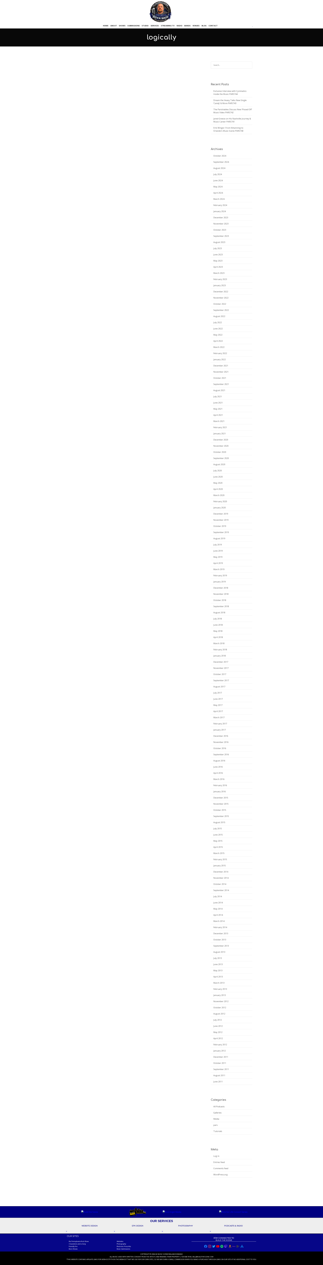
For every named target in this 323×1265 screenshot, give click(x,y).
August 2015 (219, 822)
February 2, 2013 (77, 156)
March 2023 (218, 273)
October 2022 (219, 304)
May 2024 (217, 186)
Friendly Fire (73, 1246)
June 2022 (218, 328)
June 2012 (218, 1026)
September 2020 (221, 458)
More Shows (73, 1249)
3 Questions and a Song (77, 1244)
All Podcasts (103, 156)
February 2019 (220, 575)
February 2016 (220, 785)
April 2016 (218, 773)
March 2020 (218, 495)
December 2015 (220, 797)
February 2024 (220, 205)
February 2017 (220, 723)
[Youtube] (243, 25)
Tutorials (217, 1131)
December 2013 (220, 933)
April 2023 (218, 267)
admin (90, 156)
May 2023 (217, 260)
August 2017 (219, 686)
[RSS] (244, 25)
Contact (213, 25)
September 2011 (221, 1069)
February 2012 (220, 1044)
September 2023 (221, 236)
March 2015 (218, 853)
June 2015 (218, 834)
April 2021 (218, 415)
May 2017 (217, 705)
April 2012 (218, 1038)
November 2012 (220, 1001)
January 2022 (219, 359)
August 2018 (219, 612)
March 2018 (218, 643)
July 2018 (217, 618)
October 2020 (219, 452)
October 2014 (219, 884)
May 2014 (217, 908)
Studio (145, 25)
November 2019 (220, 520)
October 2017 (219, 674)
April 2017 (218, 711)
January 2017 (219, 729)
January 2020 (219, 507)
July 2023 (217, 248)
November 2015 (220, 803)
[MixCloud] (248, 25)
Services (155, 25)
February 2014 (220, 927)
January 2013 (219, 995)
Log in (216, 1156)
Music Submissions (123, 1249)
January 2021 (219, 433)
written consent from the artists (141, 1257)
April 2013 (218, 976)
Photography (121, 1244)
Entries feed (219, 1162)
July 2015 (217, 828)
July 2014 (217, 896)
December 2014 (220, 871)
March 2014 (218, 921)
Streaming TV (168, 25)
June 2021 (218, 402)
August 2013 (219, 952)
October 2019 (219, 526)
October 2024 (219, 155)
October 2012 (219, 1007)
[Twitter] (238, 25)
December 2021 (220, 365)
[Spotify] (241, 25)
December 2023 (220, 217)
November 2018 (220, 594)
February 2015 (220, 859)
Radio (179, 25)
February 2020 (220, 501)
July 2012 (217, 1019)
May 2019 (217, 557)
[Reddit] (249, 25)
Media (216, 1119)
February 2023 (220, 279)
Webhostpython (109, 1259)
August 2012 (219, 1013)
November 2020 (220, 446)
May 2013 (217, 970)
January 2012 (219, 1050)
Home (105, 25)
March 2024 (218, 199)
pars (112, 156)
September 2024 (221, 162)
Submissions (133, 25)
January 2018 (219, 655)
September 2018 (221, 606)
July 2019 (217, 544)
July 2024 (217, 174)
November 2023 (220, 223)
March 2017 (218, 717)
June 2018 (218, 624)
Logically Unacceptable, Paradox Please (99, 152)
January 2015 (219, 865)
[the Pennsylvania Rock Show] (160, 11)
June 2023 (218, 254)
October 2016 (219, 748)
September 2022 (221, 310)
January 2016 (219, 791)
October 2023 (219, 229)
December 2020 (220, 439)
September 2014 (221, 890)
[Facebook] (236, 25)
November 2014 (220, 878)
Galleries (217, 1112)
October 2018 (219, 600)
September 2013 (221, 945)
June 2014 (218, 902)
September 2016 (221, 754)
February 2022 (220, 353)
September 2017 (221, 680)
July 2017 (217, 692)
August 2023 (219, 242)
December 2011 (220, 1057)
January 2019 (219, 581)
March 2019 (218, 569)
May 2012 (217, 1032)
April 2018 (218, 637)
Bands (187, 25)
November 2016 (220, 742)
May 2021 (217, 408)
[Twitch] (251, 25)
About (113, 25)
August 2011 (219, 1075)
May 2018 (217, 631)
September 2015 (221, 816)
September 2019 (221, 532)
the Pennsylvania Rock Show (79, 1241)
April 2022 (218, 341)
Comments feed (220, 1168)
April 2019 (218, 563)
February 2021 (220, 427)
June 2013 (218, 964)
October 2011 (219, 1063)
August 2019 (219, 538)
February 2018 (220, 649)
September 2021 (221, 384)
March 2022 (218, 347)
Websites (120, 1241)
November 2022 (220, 297)
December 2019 (220, 513)
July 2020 (217, 470)
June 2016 (218, 766)
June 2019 (218, 550)
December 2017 (220, 662)
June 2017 (218, 699)
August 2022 (219, 316)
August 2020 (219, 464)
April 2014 (218, 915)
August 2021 (219, 390)
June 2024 (218, 180)
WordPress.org (220, 1174)
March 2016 (218, 779)
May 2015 (217, 841)
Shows (122, 25)
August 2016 (219, 760)
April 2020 (218, 489)
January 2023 (219, 285)
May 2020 (217, 483)
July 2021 (217, 396)
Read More (74, 174)
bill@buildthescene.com (203, 1257)
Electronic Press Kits (124, 1246)
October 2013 (219, 939)
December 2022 (220, 291)
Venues (196, 25)
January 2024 (219, 211)
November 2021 (220, 371)
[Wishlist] (252, 25)
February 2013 (220, 989)
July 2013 (217, 958)
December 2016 (220, 736)
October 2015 (219, 810)
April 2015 (218, 847)
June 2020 (218, 476)
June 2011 (218, 1081)
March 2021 (218, 421)
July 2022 (217, 322)
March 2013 (218, 982)
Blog (204, 25)
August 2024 (219, 168)
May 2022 (217, 334)
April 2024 (218, 192)
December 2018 (220, 587)
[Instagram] (239, 25)
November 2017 (220, 668)
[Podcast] (246, 25)
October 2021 (219, 378)
